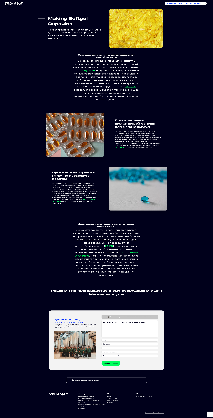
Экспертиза (172, 3)
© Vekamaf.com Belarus (154, 413)
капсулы (130, 86)
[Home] (14, 3)
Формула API (87, 70)
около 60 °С (120, 147)
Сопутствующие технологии (85, 380)
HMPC (109, 246)
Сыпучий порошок (86, 398)
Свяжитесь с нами (144, 396)
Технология (112, 398)
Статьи (110, 402)
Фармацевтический (86, 396)
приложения (112, 400)
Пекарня (81, 408)
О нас (181, 3)
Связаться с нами (193, 3)
